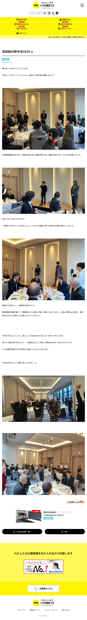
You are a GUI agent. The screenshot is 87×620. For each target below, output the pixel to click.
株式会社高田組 (66, 37)
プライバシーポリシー (51, 610)
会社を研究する (57, 37)
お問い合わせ (65, 610)
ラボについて (21, 610)
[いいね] (75, 502)
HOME (49, 37)
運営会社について (34, 610)
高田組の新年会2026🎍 (79, 37)
